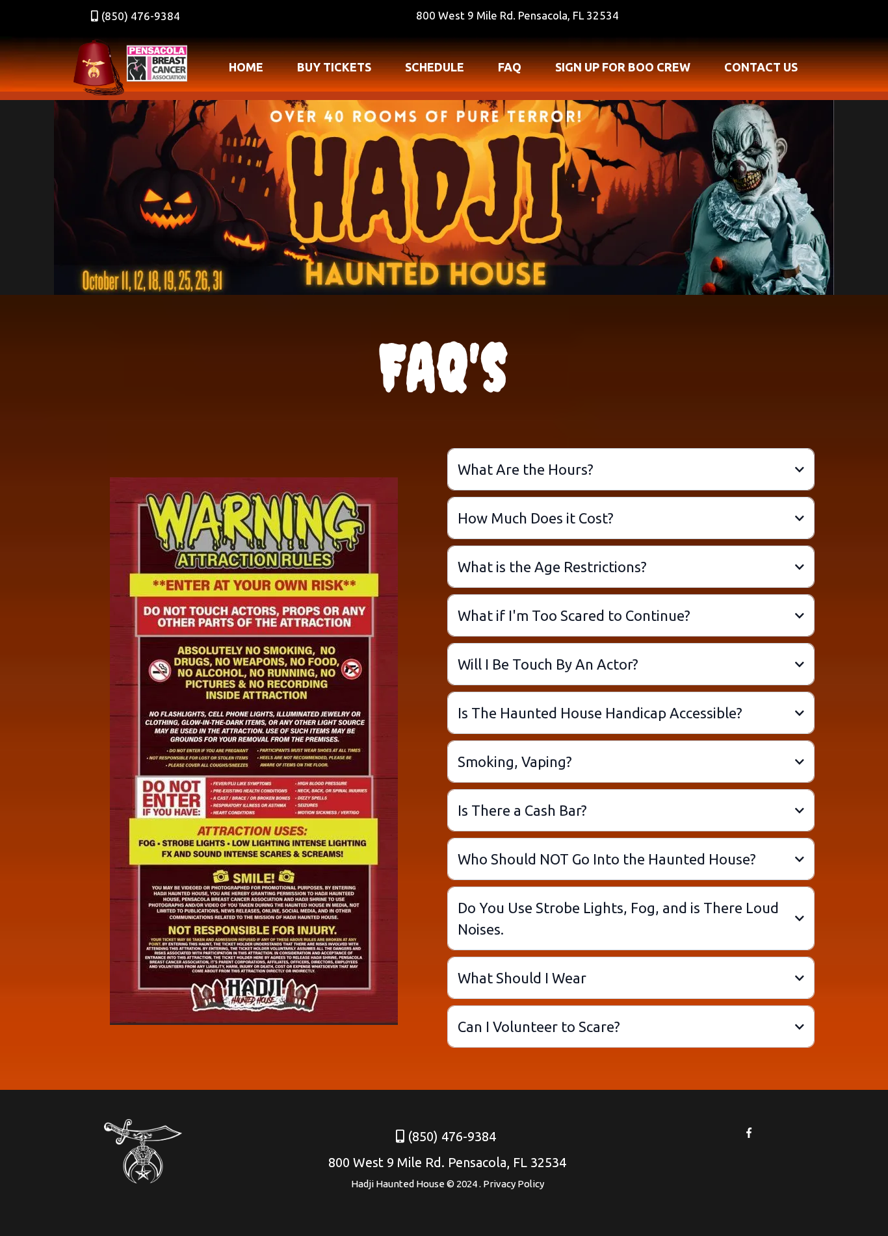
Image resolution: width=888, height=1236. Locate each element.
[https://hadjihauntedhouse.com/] (130, 67)
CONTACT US (761, 66)
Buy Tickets (334, 66)
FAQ (509, 66)
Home (246, 66)
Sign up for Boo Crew (622, 66)
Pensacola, (545, 15)
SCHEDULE (434, 66)
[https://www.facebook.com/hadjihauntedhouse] (748, 1131)
